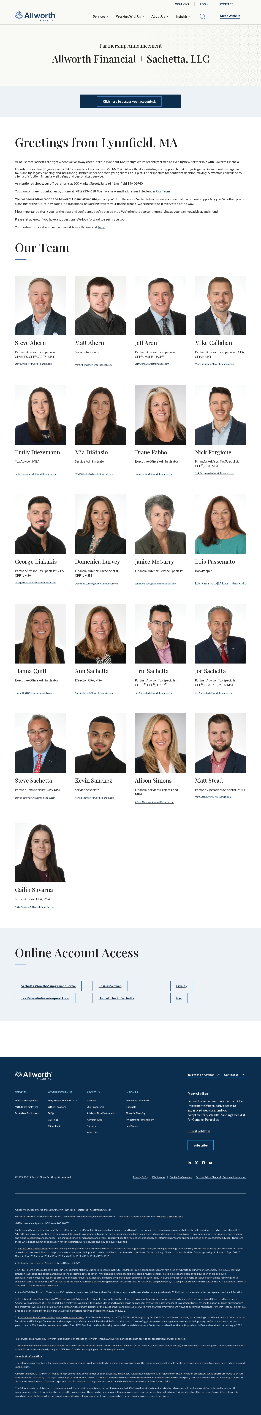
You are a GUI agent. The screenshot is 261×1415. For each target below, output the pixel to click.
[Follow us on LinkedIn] (189, 1163)
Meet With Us (230, 16)
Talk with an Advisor (200, 1074)
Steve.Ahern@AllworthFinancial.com (33, 363)
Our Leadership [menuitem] (95, 1106)
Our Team (163, 191)
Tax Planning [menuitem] (133, 1125)
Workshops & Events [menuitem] (137, 1100)
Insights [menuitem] (132, 1092)
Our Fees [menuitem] (53, 1119)
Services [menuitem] (20, 1092)
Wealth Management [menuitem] (26, 1100)
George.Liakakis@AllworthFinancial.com (35, 582)
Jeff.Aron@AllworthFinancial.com (152, 363)
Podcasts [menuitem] (131, 1106)
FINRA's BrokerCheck (171, 1216)
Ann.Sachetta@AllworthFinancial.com (94, 693)
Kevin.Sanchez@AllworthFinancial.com (94, 797)
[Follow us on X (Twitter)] (196, 1163)
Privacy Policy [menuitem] (140, 1177)
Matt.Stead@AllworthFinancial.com (213, 796)
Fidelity (181, 986)
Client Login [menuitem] (54, 1125)
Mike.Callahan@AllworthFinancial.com (214, 364)
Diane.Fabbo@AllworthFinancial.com (154, 474)
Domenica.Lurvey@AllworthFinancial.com (96, 583)
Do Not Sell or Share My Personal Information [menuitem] (221, 1177)
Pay (179, 998)
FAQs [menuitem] (51, 1113)
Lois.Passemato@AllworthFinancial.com (222, 583)
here (101, 227)
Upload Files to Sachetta (116, 998)
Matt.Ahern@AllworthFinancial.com (93, 364)
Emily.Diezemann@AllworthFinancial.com (36, 474)
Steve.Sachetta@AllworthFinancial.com (35, 797)
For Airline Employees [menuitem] (27, 1113)
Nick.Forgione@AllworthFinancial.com (214, 473)
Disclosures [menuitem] (158, 1177)
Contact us (231, 1074)
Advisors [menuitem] (92, 1100)
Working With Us (128, 16)
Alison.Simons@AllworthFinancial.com (154, 802)
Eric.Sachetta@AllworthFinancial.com (154, 693)
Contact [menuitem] (226, 4)
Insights (182, 16)
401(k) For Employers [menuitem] (26, 1106)
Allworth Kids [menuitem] (94, 1119)
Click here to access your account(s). (129, 101)
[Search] (202, 16)
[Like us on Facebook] (203, 1163)
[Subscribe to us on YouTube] (210, 1163)
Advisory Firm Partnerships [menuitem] (102, 1113)
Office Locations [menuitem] (57, 1106)
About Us (158, 16)
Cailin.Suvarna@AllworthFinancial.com (34, 907)
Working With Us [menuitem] (60, 1092)
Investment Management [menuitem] (140, 1119)
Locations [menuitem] (181, 4)
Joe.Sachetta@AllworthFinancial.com (214, 693)
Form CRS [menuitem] (92, 1132)
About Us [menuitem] (93, 1092)
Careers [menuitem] (91, 1125)
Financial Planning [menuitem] (135, 1113)
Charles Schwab (110, 986)
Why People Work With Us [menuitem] (63, 1100)
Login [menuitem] (204, 4)
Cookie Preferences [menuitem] (181, 1177)
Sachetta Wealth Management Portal (48, 986)
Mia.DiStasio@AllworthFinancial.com (94, 474)
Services (99, 16)
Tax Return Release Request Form (45, 998)
